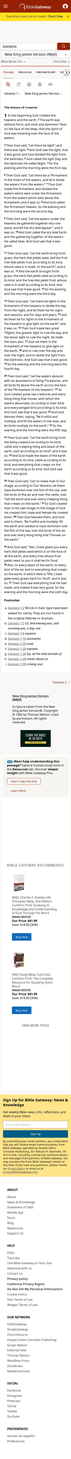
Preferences (16, 1441)
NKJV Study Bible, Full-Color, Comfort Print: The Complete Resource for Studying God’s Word (32, 980)
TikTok (11, 1406)
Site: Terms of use (20, 1300)
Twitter (12, 1411)
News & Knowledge (21, 1202)
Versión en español (21, 1436)
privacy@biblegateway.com (20, 1172)
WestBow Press (18, 1361)
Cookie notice (17, 1294)
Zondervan (15, 1366)
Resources (25, 72)
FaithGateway (17, 1324)
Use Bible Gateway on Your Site (29, 1263)
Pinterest (13, 1401)
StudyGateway (17, 1329)
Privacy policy (17, 1279)
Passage (8, 72)
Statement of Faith (20, 1207)
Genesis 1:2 (16, 608)
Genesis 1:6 (16, 633)
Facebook (14, 1390)
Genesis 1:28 (17, 659)
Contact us (15, 1273)
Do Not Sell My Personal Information (35, 1289)
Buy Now (22, 937)
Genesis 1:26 (17, 654)
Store (11, 1218)
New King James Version (30, 696)
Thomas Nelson (18, 1355)
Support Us (15, 1233)
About (11, 1197)
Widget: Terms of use (22, 1305)
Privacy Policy (16, 1168)
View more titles (35, 1025)
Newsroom (15, 1228)
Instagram (14, 1396)
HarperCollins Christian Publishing (31, 1340)
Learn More (18, 790)
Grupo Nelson (17, 1345)
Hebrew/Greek (45, 72)
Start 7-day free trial (24, 781)
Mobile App (15, 1212)
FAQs (11, 1253)
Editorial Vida (16, 1350)
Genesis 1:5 (16, 623)
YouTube (13, 1416)
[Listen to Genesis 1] (50, 84)
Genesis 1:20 (17, 644)
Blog (10, 1223)
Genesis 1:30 (17, 664)
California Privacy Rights (25, 1284)
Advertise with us (19, 1268)
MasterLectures (18, 1371)
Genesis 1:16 (17, 639)
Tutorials (13, 1258)
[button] (65, 6)
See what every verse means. (34, 16)
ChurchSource (17, 1335)
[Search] (63, 46)
